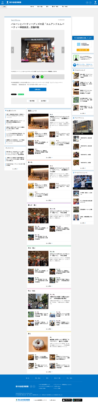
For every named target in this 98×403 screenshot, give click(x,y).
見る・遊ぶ (40, 6)
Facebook (87, 2)
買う (47, 6)
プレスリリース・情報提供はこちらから (63, 384)
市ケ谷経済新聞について (45, 384)
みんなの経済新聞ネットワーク (23, 400)
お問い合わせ (57, 386)
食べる (32, 6)
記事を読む (38, 89)
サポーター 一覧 (83, 49)
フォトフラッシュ (15, 20)
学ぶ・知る (65, 6)
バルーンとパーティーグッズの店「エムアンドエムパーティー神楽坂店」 (37, 71)
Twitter (90, 2)
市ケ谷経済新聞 (13, 2)
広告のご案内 (42, 388)
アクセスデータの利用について (46, 386)
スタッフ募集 (57, 388)
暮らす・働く (55, 6)
